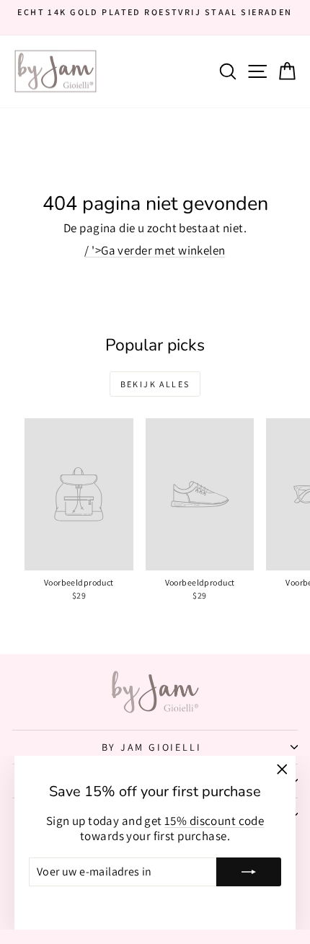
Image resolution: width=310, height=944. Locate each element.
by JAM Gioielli (152, 747)
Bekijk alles (155, 384)
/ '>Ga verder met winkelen (154, 250)
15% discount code (214, 821)
